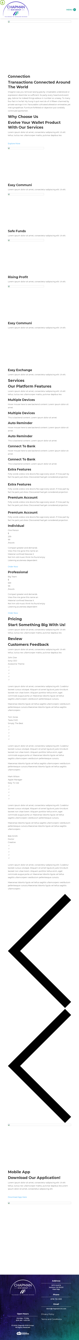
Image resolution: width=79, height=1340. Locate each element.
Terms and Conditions (51, 1319)
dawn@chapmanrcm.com (56, 1309)
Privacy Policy (47, 1314)
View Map (56, 1289)
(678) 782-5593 (56, 1299)
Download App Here (17, 1197)
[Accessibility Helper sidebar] (2, 2)
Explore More (14, 143)
